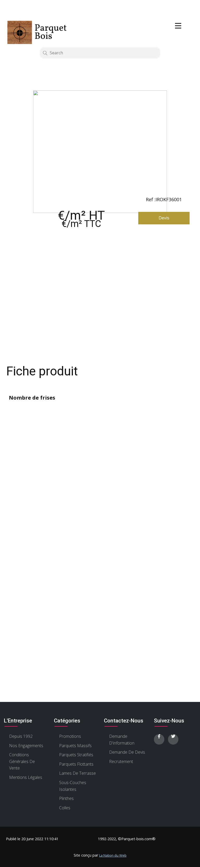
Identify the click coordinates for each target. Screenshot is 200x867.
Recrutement (121, 761)
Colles (64, 808)
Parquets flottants (76, 764)
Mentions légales (25, 777)
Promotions (70, 736)
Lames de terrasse (77, 773)
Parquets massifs (75, 745)
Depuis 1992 (21, 736)
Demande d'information (121, 739)
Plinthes (66, 798)
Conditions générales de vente (22, 761)
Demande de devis (127, 752)
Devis (164, 218)
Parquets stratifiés (76, 755)
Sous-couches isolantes (72, 786)
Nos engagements (26, 745)
